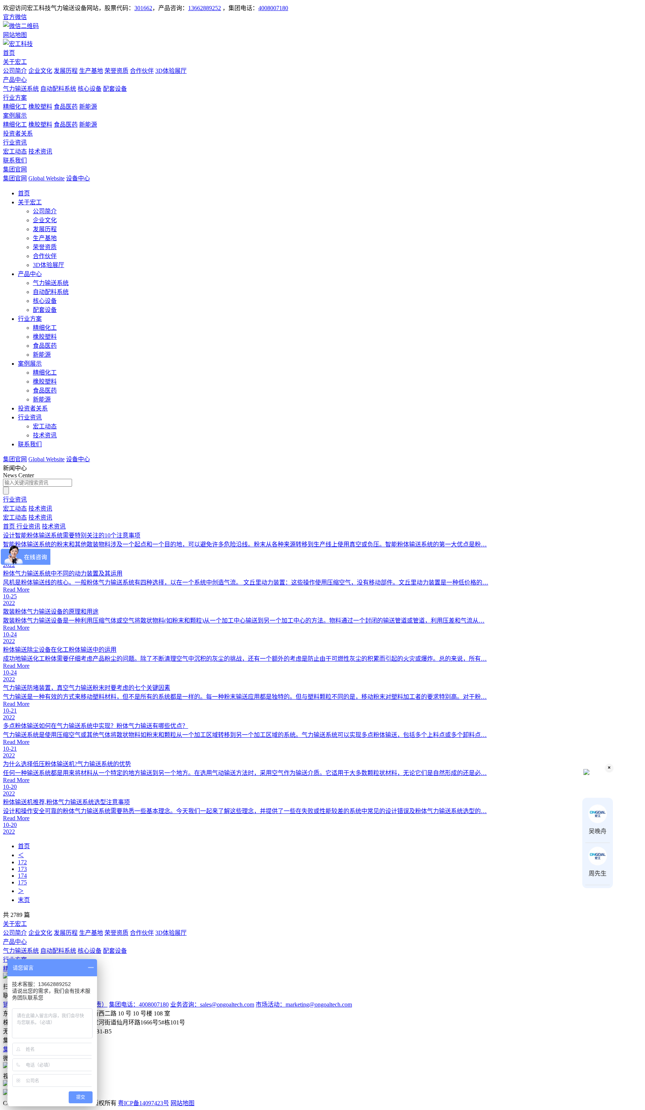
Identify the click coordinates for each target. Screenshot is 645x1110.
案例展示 (15, 115)
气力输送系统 (21, 89)
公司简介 (15, 71)
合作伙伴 (142, 71)
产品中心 (15, 80)
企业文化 (40, 71)
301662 (143, 8)
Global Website (46, 178)
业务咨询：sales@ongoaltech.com (212, 1004)
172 (22, 862)
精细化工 (15, 106)
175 (22, 882)
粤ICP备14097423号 (143, 1103)
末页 (24, 900)
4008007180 (273, 8)
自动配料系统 (58, 89)
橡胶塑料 (40, 106)
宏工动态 (15, 151)
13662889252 (204, 8)
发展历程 (66, 71)
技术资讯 (40, 151)
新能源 (88, 106)
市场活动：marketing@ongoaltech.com (304, 1004)
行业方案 (15, 97)
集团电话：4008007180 (139, 1004)
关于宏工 (15, 62)
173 (22, 869)
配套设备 (115, 89)
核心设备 (90, 89)
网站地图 (182, 1103)
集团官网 (15, 169)
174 (22, 875)
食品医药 (66, 106)
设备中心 (78, 178)
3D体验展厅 (171, 71)
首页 (9, 53)
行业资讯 (15, 142)
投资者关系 (18, 133)
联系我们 (15, 160)
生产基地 (91, 71)
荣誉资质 (116, 71)
